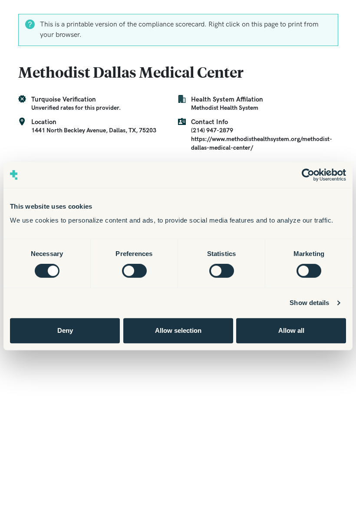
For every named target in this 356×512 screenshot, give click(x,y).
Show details (309, 302)
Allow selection (178, 330)
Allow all (291, 330)
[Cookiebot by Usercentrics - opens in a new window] (308, 174)
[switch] (134, 271)
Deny (65, 330)
